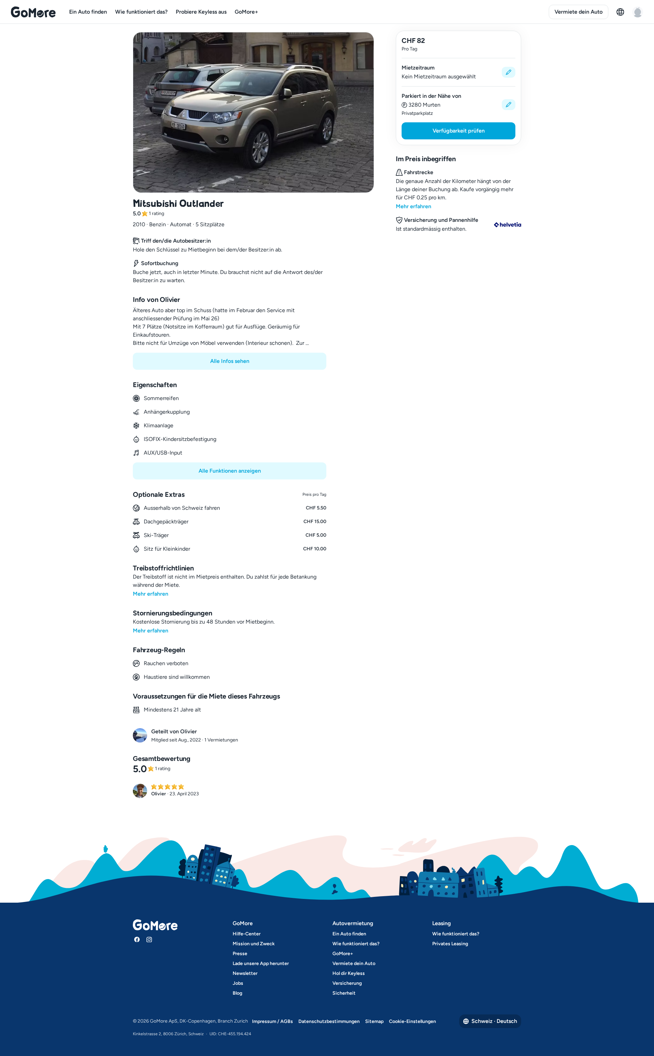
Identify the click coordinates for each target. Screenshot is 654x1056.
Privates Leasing (450, 944)
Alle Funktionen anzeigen (230, 471)
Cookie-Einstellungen (412, 1021)
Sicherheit (344, 993)
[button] (458, 72)
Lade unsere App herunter (261, 963)
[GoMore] (33, 12)
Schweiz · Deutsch (494, 1021)
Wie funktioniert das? (141, 12)
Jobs (238, 983)
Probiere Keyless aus (201, 12)
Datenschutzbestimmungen (329, 1021)
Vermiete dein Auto (579, 12)
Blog (237, 993)
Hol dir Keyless (348, 973)
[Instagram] (149, 939)
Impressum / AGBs (272, 1021)
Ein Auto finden (88, 12)
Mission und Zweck (254, 944)
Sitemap (374, 1021)
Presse (240, 953)
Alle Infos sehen (229, 361)
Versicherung (347, 983)
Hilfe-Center (247, 934)
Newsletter (245, 973)
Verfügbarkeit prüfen (459, 130)
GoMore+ (246, 12)
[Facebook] (137, 939)
